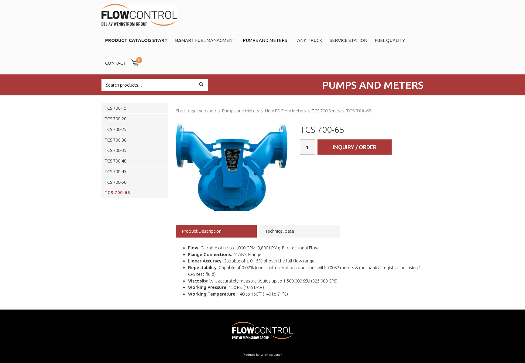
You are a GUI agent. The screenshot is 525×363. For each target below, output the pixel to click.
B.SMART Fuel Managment (205, 40)
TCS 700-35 (115, 150)
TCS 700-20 (115, 118)
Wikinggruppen (271, 354)
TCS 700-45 (115, 171)
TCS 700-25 (115, 129)
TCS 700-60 (115, 182)
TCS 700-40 (115, 160)
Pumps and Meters (265, 40)
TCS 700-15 (115, 108)
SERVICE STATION (348, 40)
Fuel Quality (390, 40)
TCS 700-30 (115, 139)
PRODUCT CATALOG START (136, 40)
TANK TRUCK (308, 40)
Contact (115, 63)
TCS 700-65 (117, 192)
